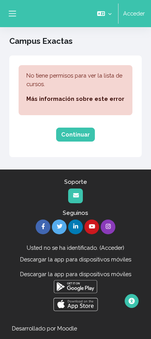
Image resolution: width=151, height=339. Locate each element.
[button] (104, 13)
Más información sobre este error (75, 98)
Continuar (75, 134)
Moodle (67, 328)
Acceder (134, 13)
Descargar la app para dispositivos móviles (75, 259)
